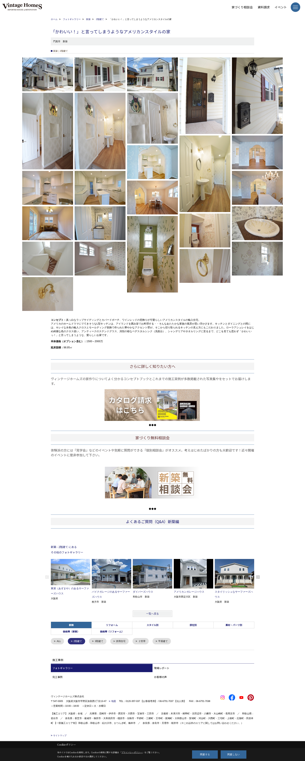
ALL (59, 641)
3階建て (99, 641)
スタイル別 (153, 625)
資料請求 (264, 7)
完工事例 (57, 677)
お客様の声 (160, 677)
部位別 (193, 625)
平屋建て (163, 641)
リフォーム (112, 625)
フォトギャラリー (62, 668)
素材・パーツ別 (234, 625)
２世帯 (142, 641)
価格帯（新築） (71, 631)
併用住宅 (120, 641)
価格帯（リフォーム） (112, 631)
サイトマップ (60, 735)
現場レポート (161, 668)
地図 (113, 701)
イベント (281, 7)
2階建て (78, 641)
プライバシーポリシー (132, 752)
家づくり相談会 (242, 7)
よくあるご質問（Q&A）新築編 (152, 521)
